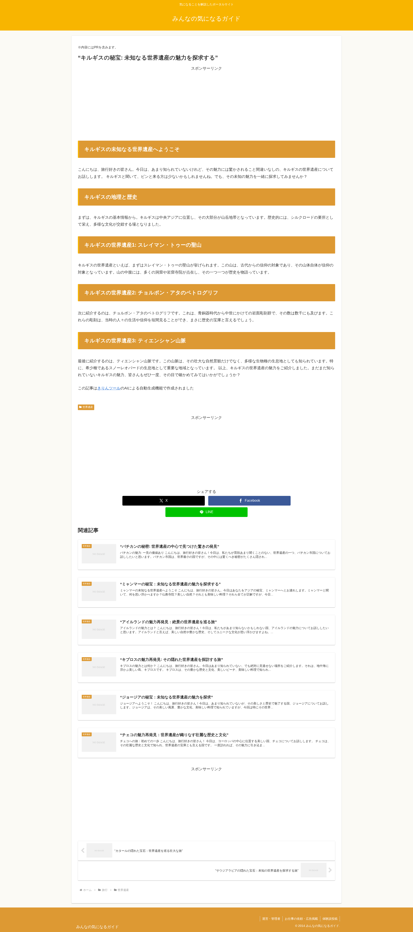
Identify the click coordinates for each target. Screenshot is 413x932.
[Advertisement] (206, 102)
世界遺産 (88, 407)
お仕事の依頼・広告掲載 (301, 918)
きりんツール (108, 388)
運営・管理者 (271, 918)
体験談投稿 (329, 918)
